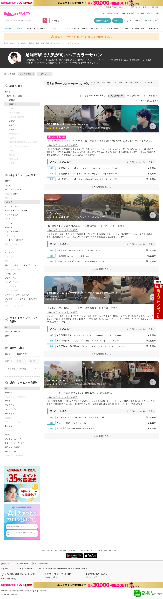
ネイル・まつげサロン (35, 28)
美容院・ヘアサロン (13, 28)
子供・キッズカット (13, 189)
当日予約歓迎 (10, 409)
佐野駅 (12, 121)
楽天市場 (155, 7)
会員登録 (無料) (102, 21)
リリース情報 (102, 550)
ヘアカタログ (96, 28)
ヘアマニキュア (11, 215)
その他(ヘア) (10, 274)
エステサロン (54, 28)
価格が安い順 (133, 95)
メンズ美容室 (22, 43)
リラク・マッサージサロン (76, 28)
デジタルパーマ (11, 223)
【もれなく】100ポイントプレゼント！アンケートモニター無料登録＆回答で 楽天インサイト (52, 569)
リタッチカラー (11, 206)
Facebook (112, 550)
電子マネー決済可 (12, 447)
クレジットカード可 (13, 439)
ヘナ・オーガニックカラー (16, 211)
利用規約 (62, 550)
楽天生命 (146, 7)
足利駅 (12, 100)
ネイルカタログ (113, 28)
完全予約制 (9, 405)
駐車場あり (9, 426)
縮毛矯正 (8, 227)
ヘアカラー (63, 43)
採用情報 (43, 591)
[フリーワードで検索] (45, 20)
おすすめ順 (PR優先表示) (94, 95)
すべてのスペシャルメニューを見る (139, 162)
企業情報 (4, 591)
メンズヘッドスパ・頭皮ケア (17, 295)
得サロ (8, 336)
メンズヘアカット (12, 278)
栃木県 (31, 43)
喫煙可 (8, 435)
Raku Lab (153, 28)
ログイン (117, 21)
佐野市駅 (13, 125)
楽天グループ (135, 7)
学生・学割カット (12, 194)
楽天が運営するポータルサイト (97, 574)
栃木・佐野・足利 (42, 43)
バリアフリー (10, 451)
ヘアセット (9, 253)
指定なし (8, 181)
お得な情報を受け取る (130, 13)
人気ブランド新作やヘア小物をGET (58, 574)
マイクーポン (134, 21)
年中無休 (8, 401)
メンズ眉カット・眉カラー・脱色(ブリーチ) (21, 300)
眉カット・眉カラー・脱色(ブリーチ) (20, 265)
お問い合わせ (84, 550)
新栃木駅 (13, 130)
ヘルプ (116, 13)
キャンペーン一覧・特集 (134, 28)
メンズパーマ (10, 286)
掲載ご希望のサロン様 (150, 13)
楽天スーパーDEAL (13, 332)
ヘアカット (9, 185)
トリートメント (11, 236)
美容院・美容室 (9, 43)
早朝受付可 (9, 393)
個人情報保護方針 (16, 591)
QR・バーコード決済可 (14, 443)
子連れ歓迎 (9, 414)
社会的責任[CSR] (31, 591)
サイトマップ (72, 550)
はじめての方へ (106, 13)
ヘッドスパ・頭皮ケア (14, 240)
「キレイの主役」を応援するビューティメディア (18, 575)
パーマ (8, 219)
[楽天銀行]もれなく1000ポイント (117, 7)
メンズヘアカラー (12, 282)
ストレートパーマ (12, 232)
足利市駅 (54, 43)
